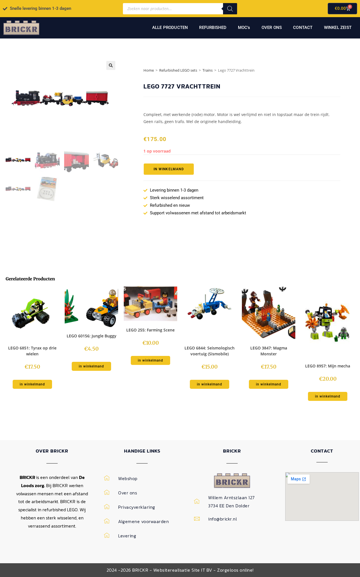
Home (148, 70)
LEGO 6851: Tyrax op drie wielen (32, 350)
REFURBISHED (212, 27)
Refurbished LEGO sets (178, 70)
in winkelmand (169, 169)
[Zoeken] (230, 8)
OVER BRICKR (52, 451)
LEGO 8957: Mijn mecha (327, 366)
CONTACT (302, 27)
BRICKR (232, 451)
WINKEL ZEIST (338, 27)
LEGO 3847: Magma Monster (268, 350)
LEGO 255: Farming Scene (150, 330)
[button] (110, 65)
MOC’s (244, 27)
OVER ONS (272, 27)
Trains (207, 70)
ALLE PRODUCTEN (170, 27)
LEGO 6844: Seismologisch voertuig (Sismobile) (209, 350)
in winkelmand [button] (32, 384)
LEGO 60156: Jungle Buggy (91, 336)
